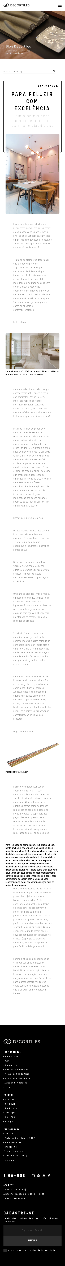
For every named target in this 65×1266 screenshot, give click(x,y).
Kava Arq (18, 374)
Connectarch (11, 1065)
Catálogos (10, 1112)
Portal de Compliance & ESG (20, 1138)
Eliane (8, 1087)
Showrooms (11, 1147)
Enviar (32, 1240)
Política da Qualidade (16, 1069)
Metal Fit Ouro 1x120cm (47, 371)
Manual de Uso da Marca (18, 1074)
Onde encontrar (13, 1142)
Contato (9, 1133)
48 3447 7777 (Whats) (14, 1189)
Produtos (9, 1099)
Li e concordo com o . (32, 1250)
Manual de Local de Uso (17, 1078)
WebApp (9, 1121)
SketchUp (10, 1117)
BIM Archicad (12, 1108)
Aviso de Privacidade (16, 1083)
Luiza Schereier (35, 374)
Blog (7, 1061)
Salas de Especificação (17, 1155)
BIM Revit (10, 1104)
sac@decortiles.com (14, 1198)
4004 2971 (9, 1185)
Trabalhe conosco (14, 1151)
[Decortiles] (16, 5)
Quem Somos (11, 1056)
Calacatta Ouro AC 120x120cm (20, 371)
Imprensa (9, 1160)
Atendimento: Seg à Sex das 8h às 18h (23, 1194)
